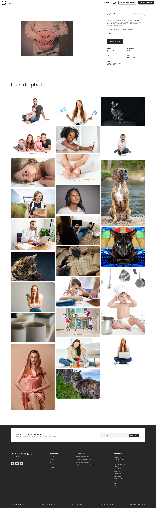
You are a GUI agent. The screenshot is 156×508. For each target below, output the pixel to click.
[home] (7, 3)
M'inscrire (133, 435)
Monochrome (118, 478)
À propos (53, 459)
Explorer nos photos (146, 3)
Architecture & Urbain (121, 459)
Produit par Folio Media (105, 504)
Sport (115, 483)
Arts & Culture (118, 462)
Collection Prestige (120, 464)
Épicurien (117, 471)
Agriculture (117, 457)
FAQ (51, 465)
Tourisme (117, 488)
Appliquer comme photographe (85, 465)
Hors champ (118, 474)
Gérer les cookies (77, 504)
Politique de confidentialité (48, 504)
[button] (107, 2)
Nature (116, 481)
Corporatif (117, 466)
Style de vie (117, 485)
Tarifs (51, 462)
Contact (52, 467)
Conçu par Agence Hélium (136, 504)
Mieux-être (117, 476)
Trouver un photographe (127, 3)
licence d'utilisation (127, 29)
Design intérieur (119, 469)
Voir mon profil (139, 14)
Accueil (52, 456)
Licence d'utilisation (82, 462)
